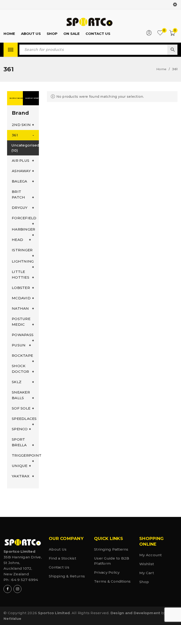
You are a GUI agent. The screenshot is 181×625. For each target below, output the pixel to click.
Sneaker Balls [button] (21, 395)
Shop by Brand (16, 98)
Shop (144, 582)
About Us (57, 549)
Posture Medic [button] (21, 322)
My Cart (146, 573)
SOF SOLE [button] (21, 408)
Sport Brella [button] (19, 442)
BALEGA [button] (19, 181)
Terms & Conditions (112, 581)
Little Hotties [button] (20, 274)
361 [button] (15, 135)
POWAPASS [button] (22, 335)
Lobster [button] (21, 287)
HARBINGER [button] (23, 229)
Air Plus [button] (20, 160)
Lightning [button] (23, 261)
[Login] (149, 34)
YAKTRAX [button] (20, 476)
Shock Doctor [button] (20, 369)
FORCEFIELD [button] (24, 218)
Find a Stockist (62, 558)
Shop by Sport (32, 98)
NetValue (12, 618)
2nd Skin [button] (21, 124)
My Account (150, 555)
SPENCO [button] (20, 429)
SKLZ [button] (16, 382)
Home (161, 69)
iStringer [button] (22, 250)
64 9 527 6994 (24, 579)
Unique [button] (20, 465)
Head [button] (17, 239)
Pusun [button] (18, 345)
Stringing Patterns (111, 549)
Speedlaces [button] (24, 418)
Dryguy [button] (20, 207)
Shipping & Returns (67, 576)
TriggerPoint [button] (25, 455)
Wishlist (146, 564)
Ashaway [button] (21, 171)
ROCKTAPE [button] (22, 355)
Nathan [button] (20, 308)
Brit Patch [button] (18, 194)
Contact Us (59, 567)
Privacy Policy (107, 572)
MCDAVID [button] (21, 298)
